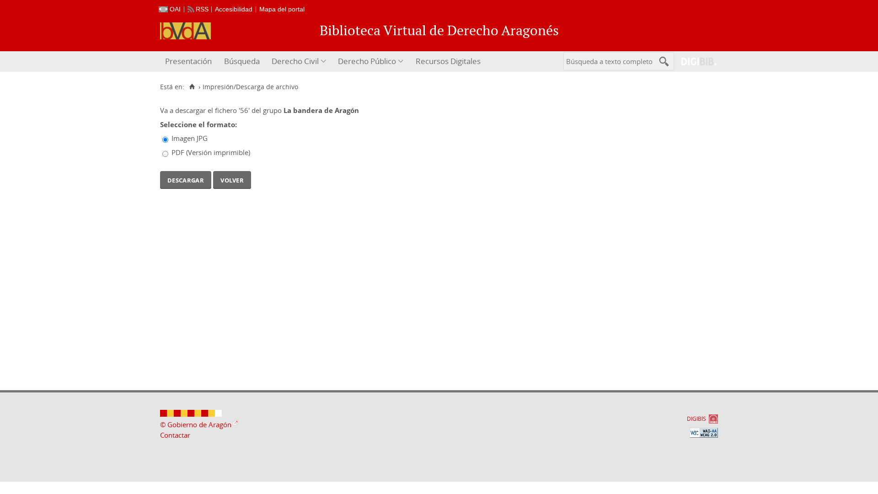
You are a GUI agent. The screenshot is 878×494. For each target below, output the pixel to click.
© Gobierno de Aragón (195, 424)
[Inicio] (192, 87)
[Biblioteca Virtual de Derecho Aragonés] (185, 30)
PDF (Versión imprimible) (210, 152)
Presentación (188, 61)
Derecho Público (367, 61)
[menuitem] (189, 61)
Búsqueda (242, 61)
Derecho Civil (295, 61)
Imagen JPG (189, 138)
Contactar (175, 435)
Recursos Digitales (448, 61)
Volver (232, 179)
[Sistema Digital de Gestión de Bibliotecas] (695, 61)
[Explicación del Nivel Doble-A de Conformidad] (704, 432)
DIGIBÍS (696, 419)
